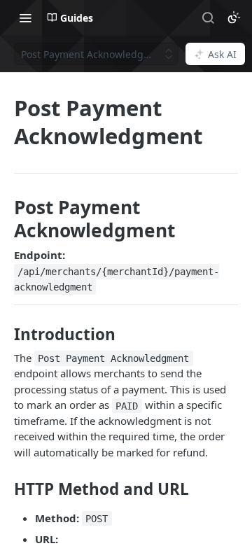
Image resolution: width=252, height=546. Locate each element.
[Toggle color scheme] (234, 17)
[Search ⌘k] (208, 17)
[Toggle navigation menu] (25, 17)
